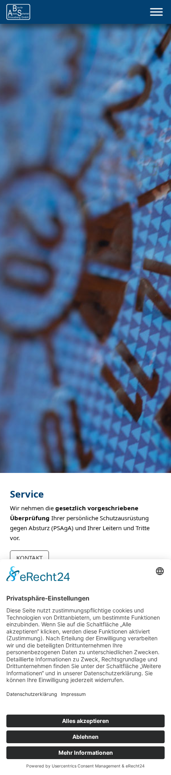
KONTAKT (29, 558)
